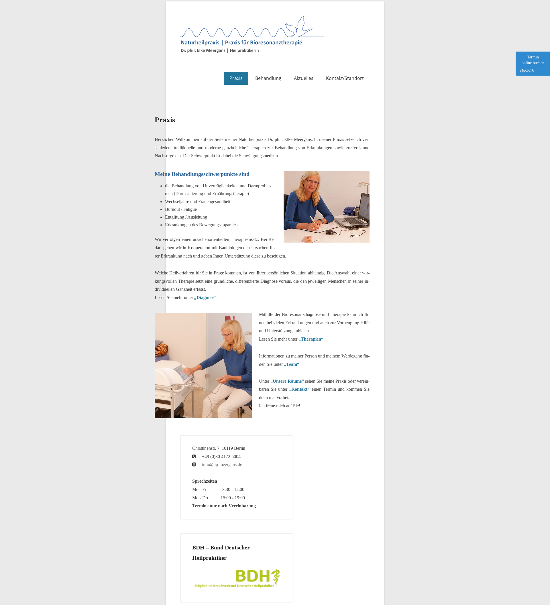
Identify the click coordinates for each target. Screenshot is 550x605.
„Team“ (291, 364)
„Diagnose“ (205, 297)
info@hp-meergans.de (222, 464)
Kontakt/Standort (345, 78)
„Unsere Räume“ (287, 381)
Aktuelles (303, 78)
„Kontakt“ (299, 389)
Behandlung (268, 78)
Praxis (236, 78)
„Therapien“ (310, 339)
